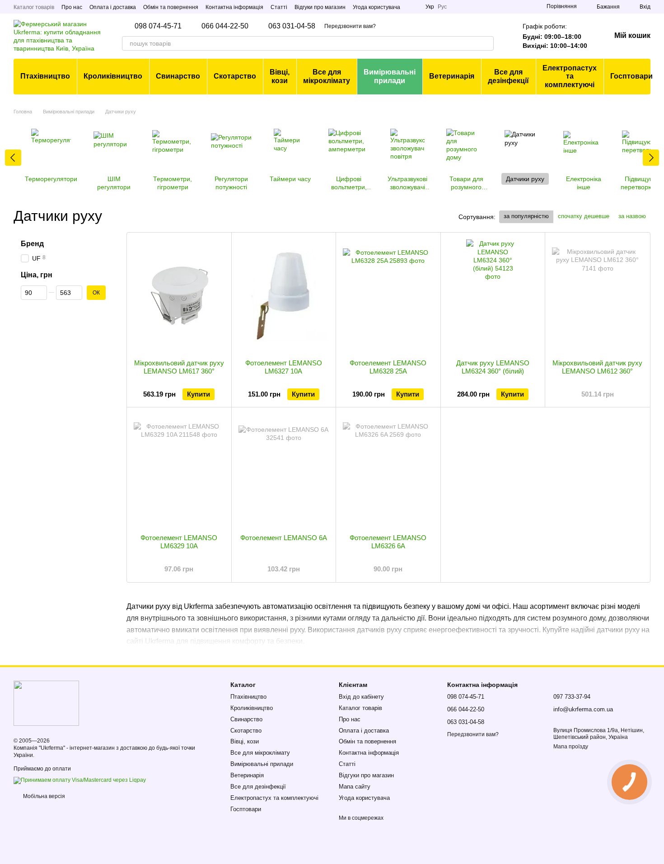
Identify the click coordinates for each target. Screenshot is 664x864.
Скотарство (235, 76)
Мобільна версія (43, 796)
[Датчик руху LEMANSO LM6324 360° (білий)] (493, 295)
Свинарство (178, 76)
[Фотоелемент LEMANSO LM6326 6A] (388, 470)
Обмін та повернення (170, 7)
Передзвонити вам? (350, 26)
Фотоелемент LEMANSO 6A (283, 538)
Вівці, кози (280, 76)
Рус (442, 6)
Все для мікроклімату (326, 76)
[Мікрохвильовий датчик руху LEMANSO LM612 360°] (597, 295)
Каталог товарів (34, 7)
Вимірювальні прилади (390, 76)
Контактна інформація (234, 7)
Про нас (71, 7)
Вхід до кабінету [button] (361, 696)
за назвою (632, 216)
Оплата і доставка (112, 7)
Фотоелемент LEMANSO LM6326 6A (388, 542)
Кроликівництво (113, 76)
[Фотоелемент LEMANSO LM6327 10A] (283, 295)
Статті (279, 7)
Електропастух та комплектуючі (569, 76)
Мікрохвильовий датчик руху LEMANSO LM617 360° (179, 367)
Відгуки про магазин (320, 7)
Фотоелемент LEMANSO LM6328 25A (388, 367)
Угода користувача (376, 7)
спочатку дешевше (583, 216)
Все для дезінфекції (508, 76)
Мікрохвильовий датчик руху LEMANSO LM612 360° (597, 367)
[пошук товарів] (486, 43)
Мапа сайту (354, 786)
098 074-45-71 (158, 26)
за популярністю (526, 216)
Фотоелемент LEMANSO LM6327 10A (283, 367)
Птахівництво (45, 76)
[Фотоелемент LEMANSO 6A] (283, 470)
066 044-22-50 (224, 26)
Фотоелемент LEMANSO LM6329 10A (178, 542)
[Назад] (13, 157)
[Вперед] (651, 157)
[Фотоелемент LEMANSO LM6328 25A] (388, 295)
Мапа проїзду (570, 746)
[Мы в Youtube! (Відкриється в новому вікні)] (412, 6)
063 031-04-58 (291, 26)
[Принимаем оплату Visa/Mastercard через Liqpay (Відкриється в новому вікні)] (80, 780)
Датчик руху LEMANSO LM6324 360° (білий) (492, 367)
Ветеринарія (451, 76)
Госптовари (631, 76)
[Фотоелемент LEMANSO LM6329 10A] (179, 470)
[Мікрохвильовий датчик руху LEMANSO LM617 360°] (179, 295)
